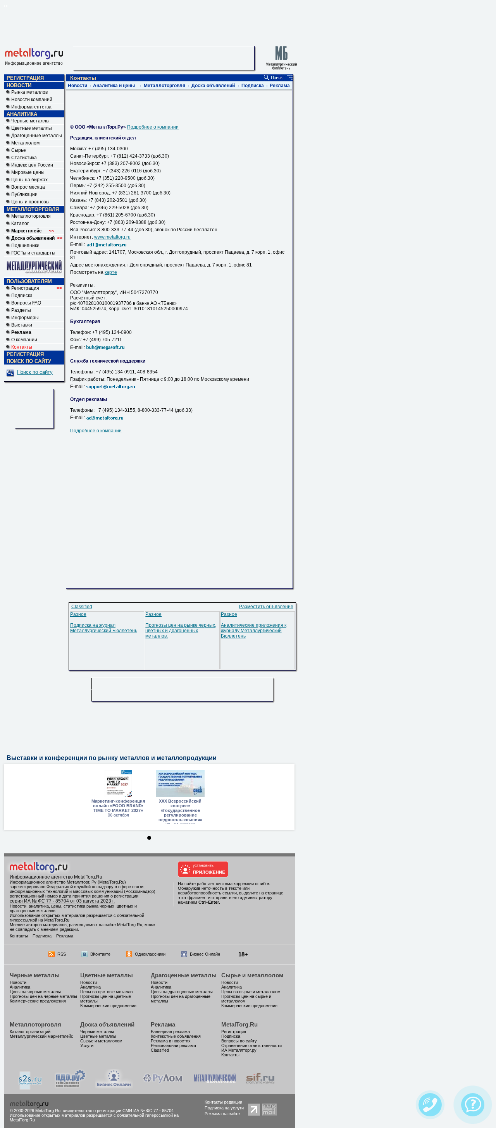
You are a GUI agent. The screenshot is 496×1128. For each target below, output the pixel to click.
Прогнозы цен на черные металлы (43, 996)
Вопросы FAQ (26, 303)
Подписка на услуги (224, 1108)
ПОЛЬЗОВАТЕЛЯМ (29, 281)
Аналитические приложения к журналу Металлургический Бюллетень (253, 630)
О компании (24, 339)
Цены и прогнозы (30, 202)
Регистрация (36, 288)
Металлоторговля (31, 216)
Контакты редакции (223, 1102)
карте (111, 272)
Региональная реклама (173, 1045)
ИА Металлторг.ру (239, 1050)
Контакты (19, 936)
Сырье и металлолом (252, 975)
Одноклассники (150, 954)
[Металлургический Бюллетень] (214, 1087)
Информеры (25, 317)
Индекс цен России (32, 165)
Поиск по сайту (35, 372)
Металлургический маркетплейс (41, 1036)
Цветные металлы (31, 128)
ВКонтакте (100, 954)
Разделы (21, 310)
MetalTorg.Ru (239, 1024)
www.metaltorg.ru (112, 237)
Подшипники (25, 245)
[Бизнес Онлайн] (114, 1087)
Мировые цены (28, 172)
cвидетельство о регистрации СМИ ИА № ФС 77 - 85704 (118, 1110)
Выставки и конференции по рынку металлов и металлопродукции (112, 758)
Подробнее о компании (153, 127)
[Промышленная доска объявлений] (70, 1087)
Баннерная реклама (170, 1031)
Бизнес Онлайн (205, 954)
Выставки (21, 325)
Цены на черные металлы (35, 991)
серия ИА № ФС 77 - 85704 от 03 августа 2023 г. (62, 901)
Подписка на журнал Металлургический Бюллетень (103, 627)
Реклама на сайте (222, 1113)
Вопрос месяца (28, 187)
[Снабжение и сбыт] (30, 1088)
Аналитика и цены (114, 85)
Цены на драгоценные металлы (182, 991)
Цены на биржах (29, 179)
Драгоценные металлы (36, 135)
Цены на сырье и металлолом (251, 991)
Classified (81, 606)
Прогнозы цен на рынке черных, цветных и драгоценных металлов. (180, 630)
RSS (61, 954)
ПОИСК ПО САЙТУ (29, 361)
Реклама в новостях (171, 1041)
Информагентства (31, 107)
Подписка (22, 295)
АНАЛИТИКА (22, 114)
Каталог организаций (30, 1031)
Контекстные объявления (176, 1036)
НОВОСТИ (19, 85)
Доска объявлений (213, 85)
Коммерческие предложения (38, 1001)
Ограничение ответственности (251, 1045)
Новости (77, 85)
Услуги (86, 1045)
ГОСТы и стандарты (33, 253)
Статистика (24, 157)
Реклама (280, 85)
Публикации (24, 194)
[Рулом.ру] (162, 1087)
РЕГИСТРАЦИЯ (25, 78)
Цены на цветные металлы (106, 991)
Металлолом (25, 143)
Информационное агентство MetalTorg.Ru (56, 877)
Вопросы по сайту (239, 1041)
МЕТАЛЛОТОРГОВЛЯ (33, 209)
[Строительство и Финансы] (260, 1087)
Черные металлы (30, 121)
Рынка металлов (29, 92)
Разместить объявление (266, 606)
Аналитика (20, 987)
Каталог (20, 223)
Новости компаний (31, 99)
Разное (78, 614)
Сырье (18, 150)
